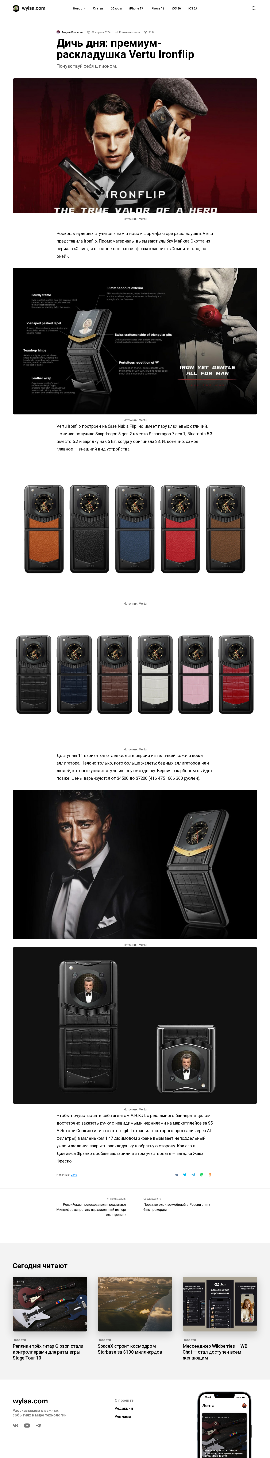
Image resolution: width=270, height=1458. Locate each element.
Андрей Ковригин (72, 32)
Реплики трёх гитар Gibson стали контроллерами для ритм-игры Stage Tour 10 (48, 1352)
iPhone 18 (157, 8)
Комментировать (129, 32)
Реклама (123, 1416)
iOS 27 (192, 8)
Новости (79, 8)
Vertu (74, 1174)
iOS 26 (176, 8)
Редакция (124, 1408)
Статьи (98, 8)
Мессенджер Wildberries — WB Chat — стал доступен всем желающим (215, 1352)
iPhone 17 (136, 8)
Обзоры (116, 8)
